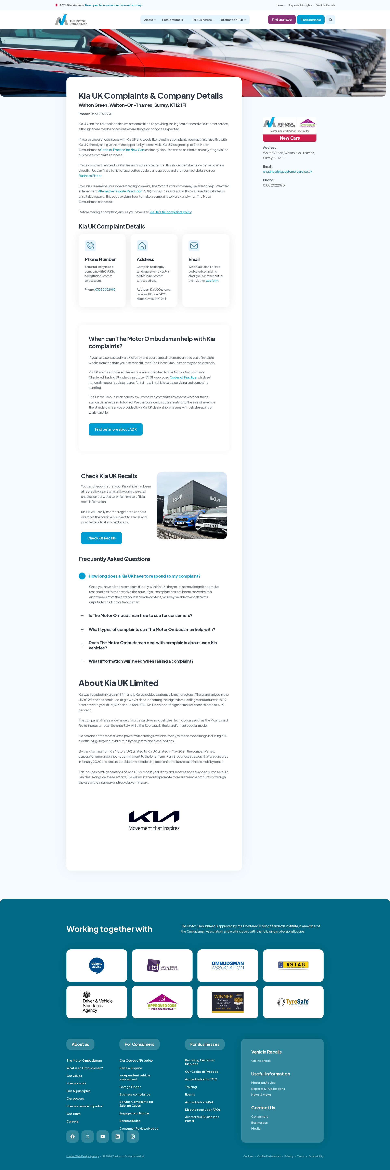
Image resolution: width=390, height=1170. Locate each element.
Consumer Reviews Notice (138, 1128)
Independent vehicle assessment (134, 1077)
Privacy (289, 1156)
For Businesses (202, 20)
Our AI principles (78, 1091)
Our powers (75, 1098)
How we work (76, 1083)
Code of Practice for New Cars (122, 150)
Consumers (259, 1116)
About (149, 20)
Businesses (259, 1122)
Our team (73, 1113)
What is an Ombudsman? (84, 1068)
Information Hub (232, 20)
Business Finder (90, 176)
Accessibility (316, 1156)
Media (256, 1128)
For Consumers (172, 20)
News (281, 5)
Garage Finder (130, 1087)
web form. (212, 280)
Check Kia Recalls (101, 538)
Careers (72, 1121)
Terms (300, 1156)
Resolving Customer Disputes (200, 1062)
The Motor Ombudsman (84, 1060)
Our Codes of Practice (136, 1060)
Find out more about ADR (115, 429)
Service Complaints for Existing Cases (136, 1103)
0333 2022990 (105, 289)
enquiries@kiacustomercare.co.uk (287, 171)
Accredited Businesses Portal (202, 1119)
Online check (261, 1060)
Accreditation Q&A (199, 1102)
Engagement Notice (134, 1113)
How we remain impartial (84, 1106)
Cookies (248, 1156)
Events (190, 1094)
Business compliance (134, 1094)
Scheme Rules (129, 1121)
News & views (261, 1094)
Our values (74, 1075)
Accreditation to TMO (201, 1079)
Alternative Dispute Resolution (120, 191)
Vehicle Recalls (325, 5)
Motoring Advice (263, 1082)
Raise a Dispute (130, 1068)
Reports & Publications (268, 1088)
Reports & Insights (300, 5)
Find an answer (282, 19)
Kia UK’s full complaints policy (171, 212)
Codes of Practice (183, 377)
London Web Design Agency (82, 1156)
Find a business (311, 20)
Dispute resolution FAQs (203, 1109)
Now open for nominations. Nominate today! (113, 5)
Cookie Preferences (269, 1156)
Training (191, 1087)
